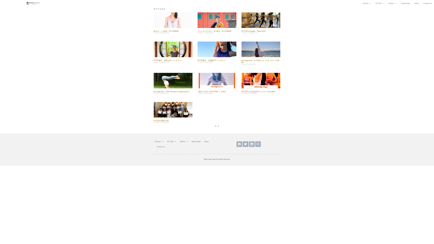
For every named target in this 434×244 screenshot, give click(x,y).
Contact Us (427, 3)
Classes (366, 3)
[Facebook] (239, 144)
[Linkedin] (252, 144)
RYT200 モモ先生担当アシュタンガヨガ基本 (258, 92)
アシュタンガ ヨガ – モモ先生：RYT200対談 (214, 31)
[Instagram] (258, 144)
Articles (391, 3)
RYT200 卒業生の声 (161, 121)
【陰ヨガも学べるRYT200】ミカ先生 (212, 92)
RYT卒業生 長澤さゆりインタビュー (168, 60)
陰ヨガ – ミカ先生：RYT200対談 (166, 31)
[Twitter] (245, 144)
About (417, 3)
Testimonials (405, 3)
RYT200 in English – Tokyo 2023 (253, 31)
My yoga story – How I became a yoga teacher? (171, 92)
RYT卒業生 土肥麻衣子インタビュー (212, 60)
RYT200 (379, 3)
